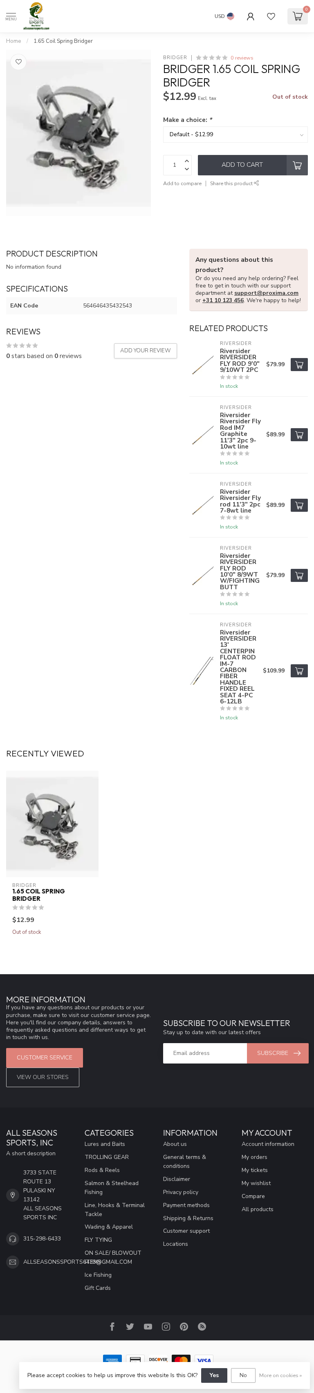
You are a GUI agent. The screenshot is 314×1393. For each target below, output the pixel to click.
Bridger (175, 57)
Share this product (232, 183)
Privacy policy (180, 1192)
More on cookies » (280, 1375)
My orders (254, 1157)
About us (175, 1144)
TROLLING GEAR (107, 1157)
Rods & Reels (102, 1170)
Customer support (186, 1231)
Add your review (145, 350)
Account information (268, 1144)
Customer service (44, 1057)
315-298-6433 (42, 1239)
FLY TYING (98, 1240)
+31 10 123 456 (223, 300)
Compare (253, 1196)
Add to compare (182, 183)
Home (13, 41)
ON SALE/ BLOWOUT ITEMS (113, 1257)
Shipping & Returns (188, 1218)
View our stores (43, 1077)
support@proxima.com (266, 293)
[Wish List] (271, 16)
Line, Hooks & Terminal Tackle (115, 1209)
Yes (214, 1375)
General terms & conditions (184, 1161)
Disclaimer (176, 1179)
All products (258, 1209)
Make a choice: (187, 119)
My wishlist (256, 1183)
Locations (175, 1244)
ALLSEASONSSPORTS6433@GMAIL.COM (77, 1262)
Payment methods (186, 1205)
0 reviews (242, 57)
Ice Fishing (98, 1275)
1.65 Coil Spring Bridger (63, 41)
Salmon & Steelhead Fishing (112, 1187)
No (243, 1375)
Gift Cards (98, 1288)
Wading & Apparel (109, 1227)
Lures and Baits (105, 1144)
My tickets (255, 1170)
